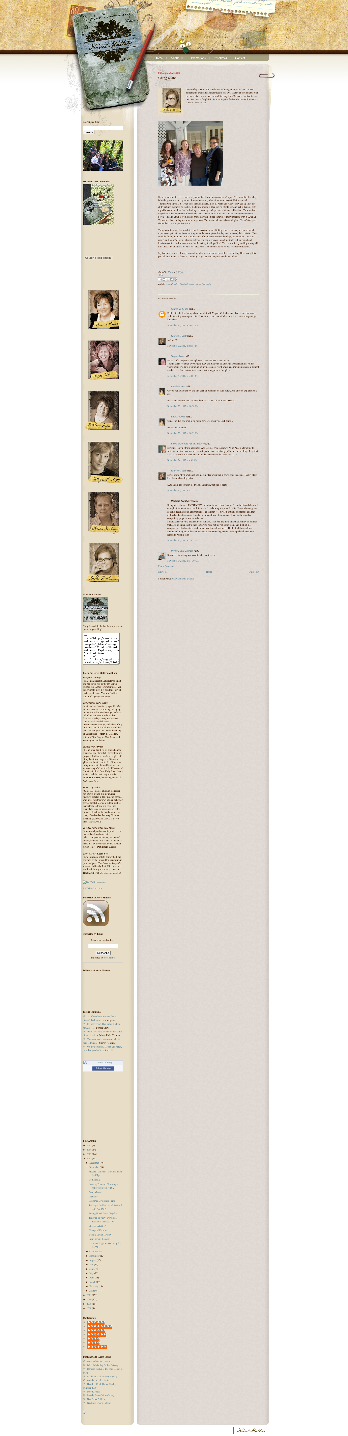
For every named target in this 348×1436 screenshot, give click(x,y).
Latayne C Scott (178, 335)
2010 (89, 1299)
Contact (240, 58)
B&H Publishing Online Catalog (102, 1365)
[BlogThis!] (164, 279)
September (94, 1255)
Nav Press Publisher (97, 1399)
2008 (89, 1308)
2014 (89, 1149)
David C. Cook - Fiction (98, 1380)
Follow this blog (103, 1068)
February (94, 1286)
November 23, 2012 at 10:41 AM (183, 325)
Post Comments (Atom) (182, 578)
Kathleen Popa (178, 386)
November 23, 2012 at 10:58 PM (182, 406)
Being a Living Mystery (100, 1234)
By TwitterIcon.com (92, 888)
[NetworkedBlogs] (103, 1062)
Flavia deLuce (186, 283)
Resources (221, 58)
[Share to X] (168, 279)
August (93, 1260)
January (93, 1290)
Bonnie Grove (98, 1322)
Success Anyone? (97, 1225)
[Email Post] (208, 275)
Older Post (254, 571)
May (91, 1273)
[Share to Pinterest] (175, 279)
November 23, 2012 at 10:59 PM (182, 433)
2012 (89, 1158)
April (92, 1277)
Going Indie (94, 1179)
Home (159, 58)
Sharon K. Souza (179, 308)
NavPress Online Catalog (99, 1402)
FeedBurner (109, 957)
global (197, 283)
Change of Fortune (98, 1230)
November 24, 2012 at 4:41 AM (182, 460)
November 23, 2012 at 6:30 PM (182, 345)
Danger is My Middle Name (102, 1200)
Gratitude (93, 1196)
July (91, 1264)
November (94, 1167)
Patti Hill (95, 1338)
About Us (177, 58)
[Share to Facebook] (172, 279)
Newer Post (163, 571)
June (91, 1268)
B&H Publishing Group (98, 1361)
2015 (89, 1145)
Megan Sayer (177, 356)
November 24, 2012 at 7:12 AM (182, 540)
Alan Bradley (172, 283)
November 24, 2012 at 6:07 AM (182, 490)
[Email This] (160, 279)
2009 (89, 1303)
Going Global (95, 1192)
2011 (89, 1295)
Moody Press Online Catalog (101, 1395)
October (93, 1251)
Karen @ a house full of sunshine (188, 443)
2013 (89, 1154)
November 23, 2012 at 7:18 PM (182, 375)
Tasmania (206, 283)
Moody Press (93, 1391)
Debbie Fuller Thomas (182, 550)
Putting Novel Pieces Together (103, 1213)
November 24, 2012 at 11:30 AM (183, 560)
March (92, 1281)
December (94, 1162)
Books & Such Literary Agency (102, 1376)
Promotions (198, 58)
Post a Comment (166, 566)
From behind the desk (99, 1238)
